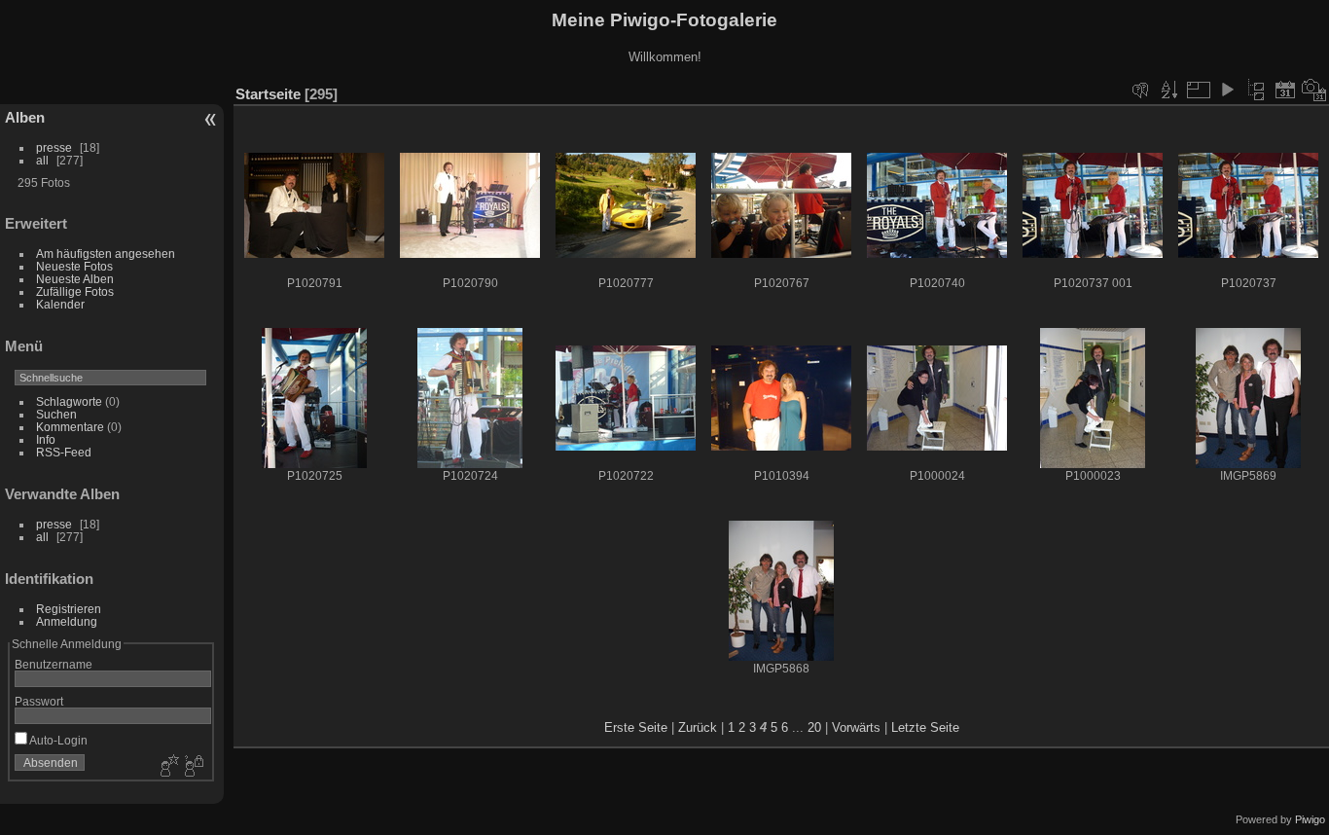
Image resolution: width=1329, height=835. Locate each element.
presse (54, 147)
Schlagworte (69, 401)
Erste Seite (635, 727)
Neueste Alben (75, 278)
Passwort (39, 701)
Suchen (56, 414)
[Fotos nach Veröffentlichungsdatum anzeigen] (1285, 89)
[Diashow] (1226, 89)
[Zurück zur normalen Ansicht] (1256, 89)
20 (814, 727)
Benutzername (53, 664)
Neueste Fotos (74, 266)
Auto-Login (57, 740)
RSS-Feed (63, 452)
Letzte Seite (925, 727)
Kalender (60, 304)
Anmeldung (66, 621)
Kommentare (70, 426)
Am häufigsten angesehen (105, 253)
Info (45, 439)
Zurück (697, 727)
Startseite (268, 94)
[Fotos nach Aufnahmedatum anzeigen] (1314, 89)
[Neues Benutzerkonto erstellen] (167, 767)
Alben (25, 117)
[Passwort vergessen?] (192, 767)
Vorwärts (856, 727)
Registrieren (68, 608)
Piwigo (1310, 819)
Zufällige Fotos (75, 291)
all (42, 160)
